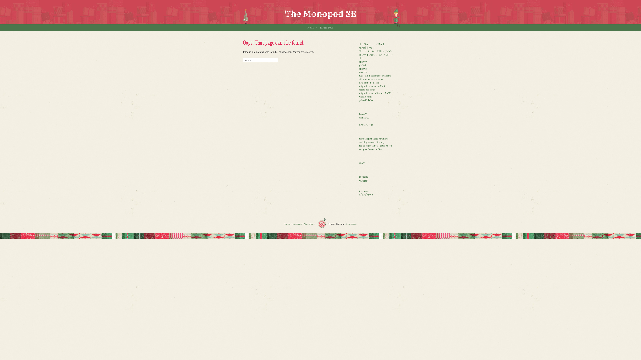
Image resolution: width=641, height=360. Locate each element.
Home (310, 27)
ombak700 (364, 117)
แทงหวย (363, 72)
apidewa (363, 69)
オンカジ (364, 58)
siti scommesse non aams (371, 79)
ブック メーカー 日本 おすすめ (375, 51)
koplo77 (363, 114)
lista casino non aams (369, 83)
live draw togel (366, 125)
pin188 (362, 65)
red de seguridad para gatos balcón (375, 145)
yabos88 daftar (366, 100)
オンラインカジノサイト (372, 44)
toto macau (364, 191)
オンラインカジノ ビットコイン (376, 55)
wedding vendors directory (371, 142)
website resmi (365, 97)
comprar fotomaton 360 (370, 149)
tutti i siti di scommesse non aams (375, 75)
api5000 (363, 61)
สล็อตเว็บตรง (366, 195)
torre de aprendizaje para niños (373, 139)
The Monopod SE (320, 14)
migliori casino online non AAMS (375, 93)
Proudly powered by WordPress (299, 224)
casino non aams (367, 89)
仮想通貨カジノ (367, 47)
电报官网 (364, 177)
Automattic (351, 224)
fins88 (362, 163)
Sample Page (327, 27)
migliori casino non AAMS (372, 86)
